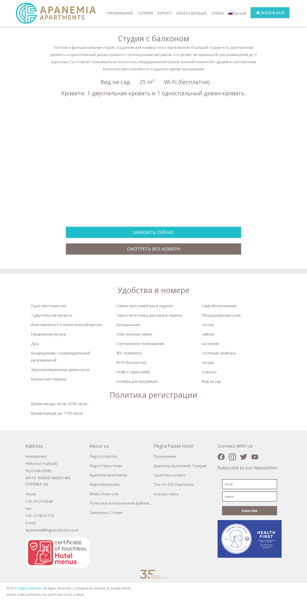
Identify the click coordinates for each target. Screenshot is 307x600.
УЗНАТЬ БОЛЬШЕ (191, 13)
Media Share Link (104, 493)
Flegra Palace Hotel (105, 465)
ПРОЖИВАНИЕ (120, 13)
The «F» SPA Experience (173, 484)
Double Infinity (120, 588)
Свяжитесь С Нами (105, 512)
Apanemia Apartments (108, 475)
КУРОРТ (165, 13)
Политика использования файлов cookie (121, 503)
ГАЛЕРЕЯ (145, 13)
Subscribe (250, 511)
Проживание (165, 456)
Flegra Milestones (104, 484)
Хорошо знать (166, 493)
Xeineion (100, 588)
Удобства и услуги (169, 475)
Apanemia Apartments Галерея (180, 465)
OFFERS (217, 13)
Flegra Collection (103, 456)
